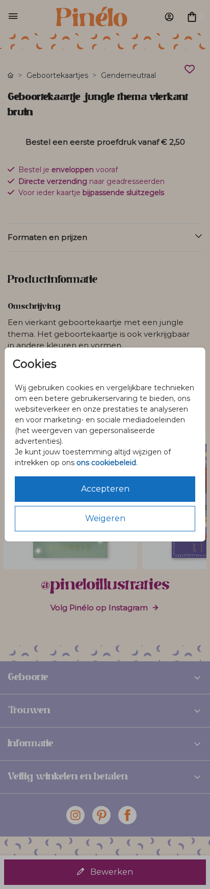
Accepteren (105, 489)
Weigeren (105, 518)
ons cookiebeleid (106, 462)
